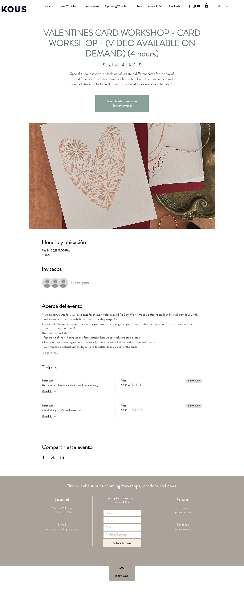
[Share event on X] (53, 457)
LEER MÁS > (50, 353)
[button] (206, 5)
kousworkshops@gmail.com (62, 529)
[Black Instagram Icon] (194, 6)
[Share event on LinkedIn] (62, 457)
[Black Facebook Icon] (190, 6)
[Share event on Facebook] (43, 457)
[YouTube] (199, 6)
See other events (122, 105)
